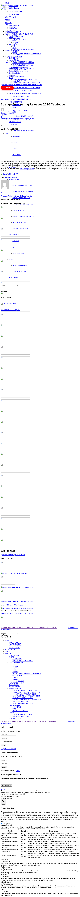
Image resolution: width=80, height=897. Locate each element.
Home (3, 99)
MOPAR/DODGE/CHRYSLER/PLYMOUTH (26, 54)
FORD (14, 46)
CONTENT (8, 23)
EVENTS (11, 75)
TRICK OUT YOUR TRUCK (21, 96)
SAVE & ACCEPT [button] (6, 895)
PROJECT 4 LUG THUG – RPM (22, 91)
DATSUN (14, 43)
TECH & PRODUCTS (15, 102)
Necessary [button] (4, 821)
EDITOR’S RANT (13, 35)
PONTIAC (14, 142)
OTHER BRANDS (16, 155)
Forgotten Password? (8, 749)
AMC (13, 99)
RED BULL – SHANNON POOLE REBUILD (26, 93)
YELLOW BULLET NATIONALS (22, 34)
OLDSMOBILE (16, 136)
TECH (13, 75)
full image (14, 177)
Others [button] (3, 890)
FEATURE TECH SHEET (14, 56)
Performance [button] (5, 867)
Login (6, 133)
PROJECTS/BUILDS (14, 179)
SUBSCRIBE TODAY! (15, 11)
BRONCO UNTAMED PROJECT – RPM (22, 185)
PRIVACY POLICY (15, 9)
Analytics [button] (4, 875)
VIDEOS (7, 33)
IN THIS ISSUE (12, 57)
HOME (7, 3)
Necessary (7, 823)
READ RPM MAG (10, 17)
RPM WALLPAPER (13, 82)
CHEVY (14, 112)
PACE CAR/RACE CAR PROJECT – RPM (22, 65)
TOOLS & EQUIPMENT (20, 110)
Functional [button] (4, 860)
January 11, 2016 (6, 113)
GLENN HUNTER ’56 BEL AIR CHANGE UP (26, 82)
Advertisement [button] (6, 882)
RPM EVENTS (16, 38)
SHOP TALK (15, 74)
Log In (18, 771)
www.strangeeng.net (27, 169)
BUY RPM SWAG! (14, 14)
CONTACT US (12, 26)
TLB (8, 111)
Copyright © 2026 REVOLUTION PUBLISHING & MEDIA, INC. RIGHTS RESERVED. (29, 628)
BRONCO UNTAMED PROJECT (22, 116)
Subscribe (8, 88)
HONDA (14, 124)
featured (8, 177)
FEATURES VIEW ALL (14, 93)
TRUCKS (14, 148)
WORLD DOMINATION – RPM (22, 99)
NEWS (7, 99)
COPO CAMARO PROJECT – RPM (21, 198)
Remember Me (8, 742)
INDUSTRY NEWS (13, 59)
